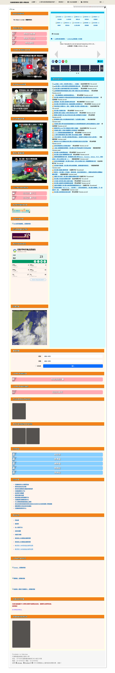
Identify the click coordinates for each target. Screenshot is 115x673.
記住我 (39, 366)
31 (54, 71)
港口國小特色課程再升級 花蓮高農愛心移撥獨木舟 (68, 104)
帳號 (39, 356)
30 (52, 71)
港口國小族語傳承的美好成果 (62, 192)
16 (79, 69)
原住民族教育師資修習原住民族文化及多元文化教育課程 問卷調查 (33, 504)
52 (91, 71)
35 (61, 71)
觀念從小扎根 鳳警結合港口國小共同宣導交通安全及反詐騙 (71, 141)
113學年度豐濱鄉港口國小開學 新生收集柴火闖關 (68, 134)
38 (66, 71)
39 (68, 71)
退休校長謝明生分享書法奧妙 (62, 145)
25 (95, 69)
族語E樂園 (18, 531)
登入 (101, 2)
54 (95, 71)
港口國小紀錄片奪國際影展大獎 (63, 154)
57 (100, 71)
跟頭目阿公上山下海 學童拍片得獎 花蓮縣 (66, 128)
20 (86, 69)
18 (82, 69)
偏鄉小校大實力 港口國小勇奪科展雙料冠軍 (66, 176)
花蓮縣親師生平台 (20, 491)
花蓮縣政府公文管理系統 (22, 484)
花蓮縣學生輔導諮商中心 (22, 499)
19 (84, 69)
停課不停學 (18, 534)
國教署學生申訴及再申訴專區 (23, 506)
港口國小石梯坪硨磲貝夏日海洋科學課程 (67, 88)
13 (73, 69)
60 (78, 73)
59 (76, 73)
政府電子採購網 (19, 493)
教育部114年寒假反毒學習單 (24, 545)
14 (75, 69)
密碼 (39, 361)
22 (90, 69)
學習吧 (17, 523)
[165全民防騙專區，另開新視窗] (21, 223)
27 (99, 69)
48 (84, 71)
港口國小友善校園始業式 (61, 152)
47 (82, 71)
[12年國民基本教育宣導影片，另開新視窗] (23, 589)
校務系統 (85, 2)
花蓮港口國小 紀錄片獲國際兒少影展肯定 (65, 130)
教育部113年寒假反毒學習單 (23, 538)
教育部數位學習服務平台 (22, 497)
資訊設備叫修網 (19, 495)
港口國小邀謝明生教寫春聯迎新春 (63, 183)
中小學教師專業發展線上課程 (23, 501)
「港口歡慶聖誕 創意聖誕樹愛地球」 (64, 95)
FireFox (27, 663)
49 (86, 71)
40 (70, 71)
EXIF (100, 61)
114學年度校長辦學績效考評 (47, 2)
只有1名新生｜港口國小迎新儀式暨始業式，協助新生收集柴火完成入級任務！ (75, 137)
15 (77, 69)
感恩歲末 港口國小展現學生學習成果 (64, 101)
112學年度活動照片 (60, 39)
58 (102, 71)
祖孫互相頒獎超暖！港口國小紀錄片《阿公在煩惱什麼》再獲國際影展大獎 (75, 161)
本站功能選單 (73, 2)
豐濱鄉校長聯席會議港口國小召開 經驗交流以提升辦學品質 (72, 90)
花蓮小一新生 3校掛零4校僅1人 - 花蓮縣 (67, 84)
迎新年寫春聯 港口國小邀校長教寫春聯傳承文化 (67, 185)
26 (97, 69)
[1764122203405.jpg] (19, 411)
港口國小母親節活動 (59, 110)
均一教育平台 (19, 527)
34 (59, 71)
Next (101, 68)
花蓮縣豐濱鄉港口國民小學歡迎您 (19, 2)
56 (99, 71)
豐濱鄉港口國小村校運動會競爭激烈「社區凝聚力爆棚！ (70, 119)
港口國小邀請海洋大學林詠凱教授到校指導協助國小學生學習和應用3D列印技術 (76, 97)
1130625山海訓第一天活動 (74, 39)
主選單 (33, 2)
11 (70, 69)
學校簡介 (61, 2)
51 (90, 71)
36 (63, 71)
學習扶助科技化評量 (20, 486)
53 (93, 71)
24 (93, 69)
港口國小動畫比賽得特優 (61, 170)
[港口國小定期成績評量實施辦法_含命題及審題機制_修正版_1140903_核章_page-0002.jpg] (33, 436)
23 (91, 69)
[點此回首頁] (57, 9)
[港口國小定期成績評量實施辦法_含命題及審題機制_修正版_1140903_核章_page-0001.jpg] (19, 436)
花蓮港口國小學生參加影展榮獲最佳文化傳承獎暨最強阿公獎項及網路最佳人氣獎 (76, 123)
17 (81, 69)
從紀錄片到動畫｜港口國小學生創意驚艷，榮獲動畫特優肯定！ (71, 165)
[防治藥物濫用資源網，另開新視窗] (21, 236)
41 (72, 71)
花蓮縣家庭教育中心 (20, 508)
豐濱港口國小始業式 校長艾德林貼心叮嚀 (65, 113)
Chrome (19, 663)
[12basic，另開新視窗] (19, 567)
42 (73, 71)
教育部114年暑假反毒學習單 (24, 549)
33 (57, 71)
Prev (53, 68)
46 (81, 71)
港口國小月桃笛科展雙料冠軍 (62, 178)
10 (68, 69)
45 (79, 71)
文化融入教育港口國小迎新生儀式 (63, 181)
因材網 (17, 520)
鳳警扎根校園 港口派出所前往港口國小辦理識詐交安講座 (70, 115)
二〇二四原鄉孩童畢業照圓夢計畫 (63, 132)
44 (77, 71)
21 (88, 69)
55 (97, 71)
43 (75, 71)
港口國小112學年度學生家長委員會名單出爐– (68, 86)
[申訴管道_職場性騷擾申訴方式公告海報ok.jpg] (21, 634)
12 (72, 69)
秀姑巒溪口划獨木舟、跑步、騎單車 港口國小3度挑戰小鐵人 (71, 106)
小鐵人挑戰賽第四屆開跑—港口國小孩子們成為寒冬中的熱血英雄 (72, 148)
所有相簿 (56, 34)
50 (88, 71)
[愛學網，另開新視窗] (18, 578)
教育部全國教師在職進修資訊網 (24, 489)
